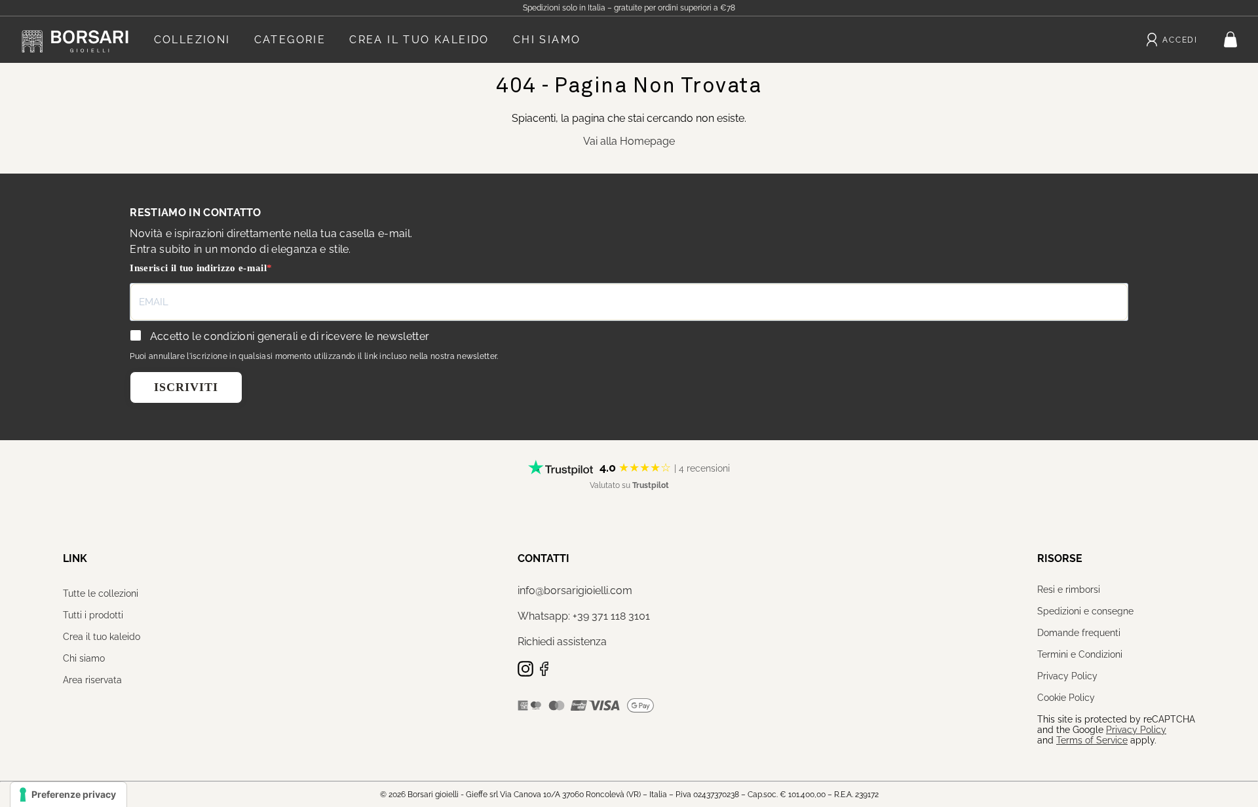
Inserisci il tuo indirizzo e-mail (198, 268)
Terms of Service (1092, 740)
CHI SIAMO (547, 39)
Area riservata (92, 680)
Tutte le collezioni (100, 593)
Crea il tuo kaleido (101, 636)
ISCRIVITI (186, 387)
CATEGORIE (290, 39)
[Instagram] (527, 673)
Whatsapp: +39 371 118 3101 (584, 616)
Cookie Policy (1066, 697)
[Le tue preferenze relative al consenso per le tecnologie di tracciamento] (68, 794)
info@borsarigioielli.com (575, 590)
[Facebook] (544, 673)
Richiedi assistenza (562, 641)
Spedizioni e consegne (1085, 611)
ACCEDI (1180, 40)
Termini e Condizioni (1079, 654)
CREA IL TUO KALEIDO (419, 39)
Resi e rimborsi (1068, 589)
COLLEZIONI (192, 39)
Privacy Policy (1067, 676)
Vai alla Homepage (629, 141)
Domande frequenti (1078, 633)
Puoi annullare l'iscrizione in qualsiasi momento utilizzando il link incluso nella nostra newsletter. (314, 356)
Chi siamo (84, 658)
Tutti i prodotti (93, 615)
